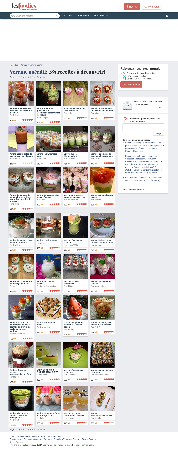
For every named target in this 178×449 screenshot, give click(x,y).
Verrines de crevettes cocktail (101, 282)
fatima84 (71, 158)
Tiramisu (67, 439)
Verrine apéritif (36, 64)
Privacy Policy (63, 444)
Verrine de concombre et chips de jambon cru (21, 282)
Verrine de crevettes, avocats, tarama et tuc (74, 195)
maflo (69, 113)
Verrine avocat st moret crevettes (102, 371)
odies (12, 5)
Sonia (42, 199)
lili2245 (70, 286)
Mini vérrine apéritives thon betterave (74, 109)
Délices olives (19, 333)
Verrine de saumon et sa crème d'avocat (48, 195)
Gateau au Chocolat (52, 439)
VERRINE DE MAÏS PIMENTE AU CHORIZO (47, 371)
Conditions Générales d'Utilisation (24, 436)
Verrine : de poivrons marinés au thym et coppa (74, 324)
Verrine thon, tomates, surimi (47, 154)
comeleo (71, 374)
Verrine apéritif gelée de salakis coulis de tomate (21, 154)
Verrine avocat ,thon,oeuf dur (70, 154)
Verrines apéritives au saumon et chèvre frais (102, 154)
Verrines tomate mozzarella (71, 282)
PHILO (16, 115)
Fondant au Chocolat (33, 439)
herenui (98, 245)
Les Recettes (83, 15)
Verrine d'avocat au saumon (73, 241)
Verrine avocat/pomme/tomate (101, 414)
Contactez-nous (54, 436)
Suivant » (41, 77)
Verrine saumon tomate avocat (102, 195)
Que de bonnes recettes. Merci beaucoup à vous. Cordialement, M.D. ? (144, 179)
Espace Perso (101, 15)
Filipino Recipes (89, 439)
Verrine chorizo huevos (48, 240)
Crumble (76, 439)
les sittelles (45, 327)
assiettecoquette (102, 374)
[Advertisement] (89, 40)
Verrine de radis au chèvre (45, 282)
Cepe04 (16, 158)
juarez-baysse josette (49, 286)
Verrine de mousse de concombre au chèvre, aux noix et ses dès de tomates (20, 198)
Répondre (137, 151)
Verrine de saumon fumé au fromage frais (48, 414)
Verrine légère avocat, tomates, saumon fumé (102, 241)
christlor (98, 199)
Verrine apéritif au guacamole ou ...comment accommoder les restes (48, 111)
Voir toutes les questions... (134, 189)
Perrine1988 (72, 199)
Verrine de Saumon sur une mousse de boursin (102, 109)
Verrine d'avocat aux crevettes (73, 371)
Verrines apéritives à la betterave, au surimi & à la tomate (21, 110)
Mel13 (16, 376)
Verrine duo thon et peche (46, 323)
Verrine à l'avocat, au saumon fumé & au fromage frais (19, 415)
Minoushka (99, 113)
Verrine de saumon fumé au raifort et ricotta (21, 241)
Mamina (43, 374)
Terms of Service (80, 444)
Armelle (98, 418)
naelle (43, 242)
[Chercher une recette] (57, 15)
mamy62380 (72, 245)
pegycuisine (100, 286)
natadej (43, 158)
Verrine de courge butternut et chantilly (74, 414)
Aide (43, 436)
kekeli (97, 158)
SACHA (16, 245)
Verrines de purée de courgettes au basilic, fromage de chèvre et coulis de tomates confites (20, 326)
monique (44, 117)
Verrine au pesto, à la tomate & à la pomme (101, 323)
